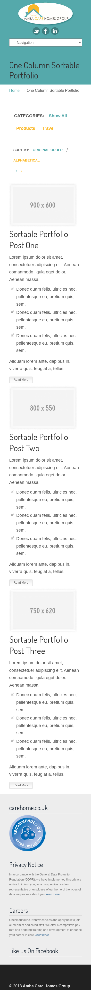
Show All (58, 115)
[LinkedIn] (55, 33)
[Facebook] (46, 33)
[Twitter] (36, 33)
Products (25, 128)
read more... (54, 894)
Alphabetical (26, 160)
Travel (48, 128)
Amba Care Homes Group (45, 13)
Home (14, 90)
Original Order (48, 150)
